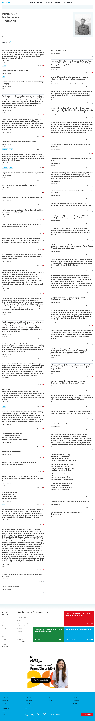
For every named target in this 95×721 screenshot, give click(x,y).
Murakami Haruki (21, 625)
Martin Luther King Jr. (70, 639)
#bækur (4, 65)
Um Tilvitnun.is (76, 703)
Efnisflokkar (28, 706)
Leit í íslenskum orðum (30, 697)
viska (3, 625)
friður (3, 620)
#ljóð (3, 504)
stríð (3, 622)
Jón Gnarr (19, 620)
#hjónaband (4, 149)
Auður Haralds (20, 639)
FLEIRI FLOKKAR (5, 646)
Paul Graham (20, 631)
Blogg (50, 700)
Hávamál (4, 628)
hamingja (4, 642)
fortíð (3, 631)
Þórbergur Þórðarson (6, 60)
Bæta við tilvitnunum (77, 697)
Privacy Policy (29, 700)
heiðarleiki (4, 644)
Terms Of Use (29, 703)
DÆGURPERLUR (57, 2)
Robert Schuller (68, 623)
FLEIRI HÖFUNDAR (21, 641)
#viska (3, 406)
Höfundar (28, 708)
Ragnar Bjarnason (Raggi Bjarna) (24, 623)
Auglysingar (51, 697)
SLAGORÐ (63, 2)
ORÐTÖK (45, 2)
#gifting (11, 149)
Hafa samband (76, 700)
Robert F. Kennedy (39, 639)
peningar (4, 639)
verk (3, 633)
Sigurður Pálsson (21, 634)
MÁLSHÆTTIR (39, 2)
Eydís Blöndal (20, 636)
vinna (3, 636)
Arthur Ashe (19, 628)
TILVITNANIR (32, 2)
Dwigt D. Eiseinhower (21, 617)
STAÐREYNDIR (69, 2)
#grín (3, 76)
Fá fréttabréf (87, 714)
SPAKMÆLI (50, 2)
